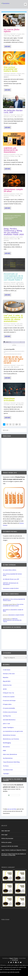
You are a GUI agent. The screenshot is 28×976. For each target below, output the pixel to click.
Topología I (6, 773)
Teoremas (12, 404)
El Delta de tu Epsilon (9, 696)
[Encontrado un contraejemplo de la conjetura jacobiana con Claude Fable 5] (14, 264)
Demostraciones (13, 75)
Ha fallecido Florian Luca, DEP (13, 111)
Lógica (8, 367)
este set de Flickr (11, 809)
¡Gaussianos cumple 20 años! (13, 190)
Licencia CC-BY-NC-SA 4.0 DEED (9, 846)
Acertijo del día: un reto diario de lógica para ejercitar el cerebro (13, 360)
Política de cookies (6, 842)
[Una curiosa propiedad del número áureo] (14, 58)
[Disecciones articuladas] (14, 389)
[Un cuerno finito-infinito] (14, 20)
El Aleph (9, 35)
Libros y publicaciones (9, 325)
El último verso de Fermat (10, 712)
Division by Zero (7, 685)
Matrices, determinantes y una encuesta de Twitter (12, 620)
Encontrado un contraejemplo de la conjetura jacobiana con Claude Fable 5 (13, 277)
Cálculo (5, 35)
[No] (1, 975)
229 (17, 424)
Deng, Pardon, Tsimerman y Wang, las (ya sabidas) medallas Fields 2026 (14, 231)
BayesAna (5, 677)
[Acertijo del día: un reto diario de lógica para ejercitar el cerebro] (14, 348)
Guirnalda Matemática (9, 719)
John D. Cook (6, 723)
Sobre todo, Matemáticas (10, 754)
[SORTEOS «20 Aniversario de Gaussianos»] (14, 139)
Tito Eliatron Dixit (8, 769)
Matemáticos (6, 116)
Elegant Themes (13, 958)
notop (16, 156)
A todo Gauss (6, 669)
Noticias (11, 116)
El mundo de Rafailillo (9, 708)
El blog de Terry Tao (8, 693)
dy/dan (5, 689)
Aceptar (23, 972)
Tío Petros (6, 766)
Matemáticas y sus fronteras (11, 739)
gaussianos (12, 154)
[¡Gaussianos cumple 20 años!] (14, 180)
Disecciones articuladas (9, 399)
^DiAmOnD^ (13, 34)
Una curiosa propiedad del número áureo (10, 69)
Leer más (7, 46)
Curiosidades (7, 75)
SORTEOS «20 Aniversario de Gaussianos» (11, 150)
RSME (4, 750)
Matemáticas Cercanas (9, 735)
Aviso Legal (4, 834)
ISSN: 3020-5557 (5, 831)
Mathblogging (7, 743)
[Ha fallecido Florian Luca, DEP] (14, 101)
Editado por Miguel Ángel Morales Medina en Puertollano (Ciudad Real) (13, 854)
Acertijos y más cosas (9, 673)
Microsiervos (6, 746)
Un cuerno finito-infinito (12, 30)
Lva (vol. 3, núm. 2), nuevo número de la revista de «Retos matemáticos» (13, 318)
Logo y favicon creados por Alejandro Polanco (13, 850)
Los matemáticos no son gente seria (13, 731)
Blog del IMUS (6, 681)
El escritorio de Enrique (9, 700)
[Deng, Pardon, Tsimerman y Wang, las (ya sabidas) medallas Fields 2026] (14, 219)
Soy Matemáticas (8, 758)
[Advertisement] (14, 453)
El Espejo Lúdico (7, 704)
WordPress (15, 960)
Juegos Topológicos (8, 727)
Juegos (5, 367)
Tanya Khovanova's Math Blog (11, 762)
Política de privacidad (7, 838)
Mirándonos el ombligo (9, 156)
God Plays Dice (7, 716)
